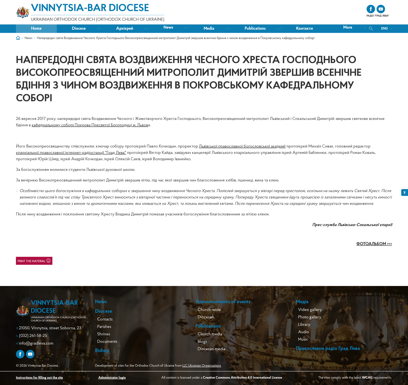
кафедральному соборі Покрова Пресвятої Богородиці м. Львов (90, 125)
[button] (168, 27)
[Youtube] (30, 354)
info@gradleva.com (36, 343)
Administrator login (112, 377)
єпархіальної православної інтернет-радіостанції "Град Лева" (71, 153)
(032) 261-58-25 (33, 336)
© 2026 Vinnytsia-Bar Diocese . (38, 365)
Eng (384, 28)
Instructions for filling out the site (39, 377)
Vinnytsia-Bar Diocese (90, 8)
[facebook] (371, 9)
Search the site (371, 28)
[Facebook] (20, 354)
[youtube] (381, 9)
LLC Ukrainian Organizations (201, 365)
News (29, 38)
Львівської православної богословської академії (242, 146)
